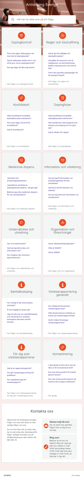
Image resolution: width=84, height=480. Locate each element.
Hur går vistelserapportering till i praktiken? (20, 374)
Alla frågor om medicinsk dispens (21, 209)
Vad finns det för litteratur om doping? (60, 189)
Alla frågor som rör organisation (61, 271)
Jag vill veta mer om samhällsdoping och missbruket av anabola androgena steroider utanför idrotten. (22, 318)
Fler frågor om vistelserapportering (62, 333)
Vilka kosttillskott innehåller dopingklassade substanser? (19, 117)
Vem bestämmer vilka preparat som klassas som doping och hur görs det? (63, 125)
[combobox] (42, 19)
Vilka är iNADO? (54, 248)
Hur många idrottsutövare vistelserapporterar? (59, 307)
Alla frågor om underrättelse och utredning (20, 269)
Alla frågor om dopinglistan (59, 146)
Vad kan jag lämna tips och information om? (18, 249)
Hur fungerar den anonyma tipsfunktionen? (18, 256)
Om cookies (76, 475)
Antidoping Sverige (42, 4)
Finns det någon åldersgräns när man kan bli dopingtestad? (20, 54)
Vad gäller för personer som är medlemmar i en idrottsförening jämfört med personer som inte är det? (62, 64)
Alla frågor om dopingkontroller (20, 84)
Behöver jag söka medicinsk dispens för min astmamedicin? (22, 193)
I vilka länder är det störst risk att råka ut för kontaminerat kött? (62, 366)
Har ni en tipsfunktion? (16, 244)
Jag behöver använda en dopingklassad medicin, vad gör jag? (22, 186)
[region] (21, 57)
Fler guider (52, 396)
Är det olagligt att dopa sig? (18, 310)
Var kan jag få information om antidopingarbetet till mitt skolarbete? (60, 180)
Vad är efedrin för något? (58, 132)
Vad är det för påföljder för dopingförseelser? (59, 54)
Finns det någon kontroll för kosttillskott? (18, 124)
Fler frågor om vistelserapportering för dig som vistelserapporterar (21, 394)
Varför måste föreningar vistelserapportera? (58, 321)
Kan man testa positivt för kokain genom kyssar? (62, 373)
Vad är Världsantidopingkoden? (61, 244)
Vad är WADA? (54, 252)
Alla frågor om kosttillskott (18, 146)
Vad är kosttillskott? (15, 130)
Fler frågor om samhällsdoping (19, 333)
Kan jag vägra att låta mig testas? (21, 67)
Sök (70, 19)
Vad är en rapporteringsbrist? (19, 368)
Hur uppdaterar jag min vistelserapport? (16, 381)
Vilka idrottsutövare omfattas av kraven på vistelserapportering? (61, 314)
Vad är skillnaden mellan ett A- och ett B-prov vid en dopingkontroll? (21, 61)
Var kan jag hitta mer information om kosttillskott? (63, 196)
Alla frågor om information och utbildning (61, 207)
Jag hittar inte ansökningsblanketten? (17, 179)
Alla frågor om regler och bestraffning (58, 82)
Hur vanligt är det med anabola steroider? (20, 304)
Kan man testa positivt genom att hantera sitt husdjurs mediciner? (62, 380)
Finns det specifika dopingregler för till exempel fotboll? (63, 74)
